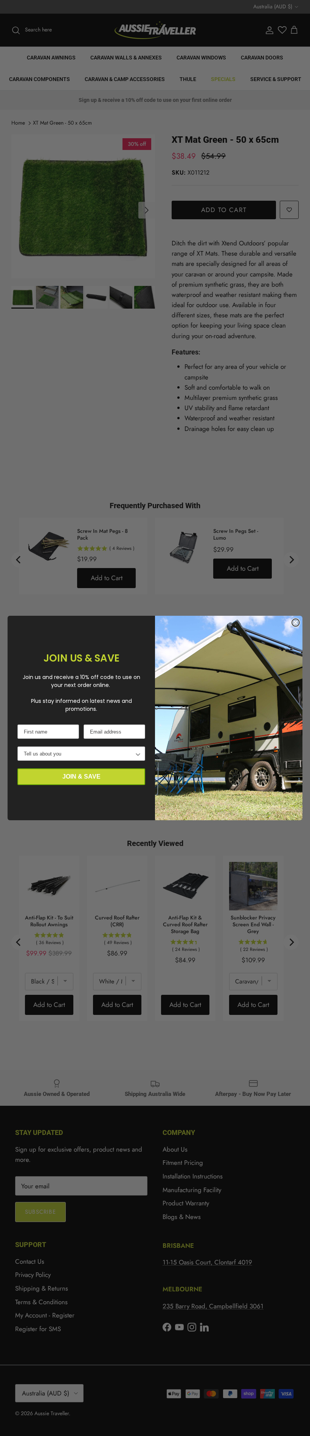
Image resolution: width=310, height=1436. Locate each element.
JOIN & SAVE (81, 776)
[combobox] (79, 753)
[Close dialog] (295, 622)
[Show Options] (138, 753)
